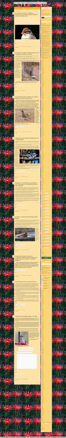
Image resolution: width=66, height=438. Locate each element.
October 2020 (42, 133)
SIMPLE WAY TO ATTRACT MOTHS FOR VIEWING (45, 270)
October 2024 (42, 314)
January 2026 (42, 68)
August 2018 (42, 390)
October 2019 (42, 145)
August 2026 (42, 61)
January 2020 (42, 142)
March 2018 (42, 395)
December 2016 (42, 180)
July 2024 (42, 317)
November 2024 (42, 313)
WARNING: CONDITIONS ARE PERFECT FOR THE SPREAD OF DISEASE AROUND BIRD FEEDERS (26, 184)
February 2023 (42, 104)
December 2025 (42, 69)
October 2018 (42, 388)
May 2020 (42, 138)
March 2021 (42, 128)
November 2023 (42, 95)
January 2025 (42, 311)
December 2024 (42, 312)
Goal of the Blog (21, 7)
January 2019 (42, 385)
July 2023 (42, 99)
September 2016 (42, 183)
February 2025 (42, 310)
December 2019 (42, 143)
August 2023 (42, 98)
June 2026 (42, 63)
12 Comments (16, 177)
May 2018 (42, 393)
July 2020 (42, 136)
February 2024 (42, 92)
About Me (18, 7)
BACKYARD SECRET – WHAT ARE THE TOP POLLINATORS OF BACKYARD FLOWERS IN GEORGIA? (45, 53)
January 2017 (42, 179)
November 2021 (42, 350)
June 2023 (42, 100)
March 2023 (42, 103)
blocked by (47, 258)
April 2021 (42, 127)
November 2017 (42, 169)
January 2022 (42, 348)
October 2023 (42, 96)
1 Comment (16, 91)
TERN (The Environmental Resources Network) (28, 7)
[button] (27, 32)
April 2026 (42, 65)
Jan (13, 13)
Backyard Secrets (29, 46)
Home (15, 7)
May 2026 (42, 64)
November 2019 (42, 144)
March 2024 (42, 91)
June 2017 (42, 174)
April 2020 (42, 139)
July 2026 (42, 62)
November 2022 (42, 107)
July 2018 (42, 391)
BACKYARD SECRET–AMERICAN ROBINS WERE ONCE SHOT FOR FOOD (26, 97)
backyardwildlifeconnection (30, 3)
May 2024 (42, 319)
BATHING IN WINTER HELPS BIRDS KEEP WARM (26, 217)
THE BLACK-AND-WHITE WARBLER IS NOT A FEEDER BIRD (27, 138)
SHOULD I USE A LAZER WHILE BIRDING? (45, 33)
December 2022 (42, 106)
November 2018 (42, 387)
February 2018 (42, 166)
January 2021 (42, 130)
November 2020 (42, 132)
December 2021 (42, 349)
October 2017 (42, 170)
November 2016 (42, 181)
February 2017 (42, 178)
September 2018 (42, 389)
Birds (23, 46)
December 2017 (42, 168)
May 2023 (42, 101)
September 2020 (42, 134)
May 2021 (42, 356)
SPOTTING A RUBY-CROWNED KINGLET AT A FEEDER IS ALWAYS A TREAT (27, 53)
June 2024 (42, 318)
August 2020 (42, 135)
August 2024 (42, 316)
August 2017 (42, 172)
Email (16, 350)
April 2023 (42, 102)
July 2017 (42, 173)
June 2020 (42, 137)
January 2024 (42, 93)
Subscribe (43, 17)
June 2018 (42, 392)
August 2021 (42, 353)
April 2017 (42, 176)
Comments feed (42, 428)
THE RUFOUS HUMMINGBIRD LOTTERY (26, 316)
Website (16, 352)
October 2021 (42, 351)
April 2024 (42, 90)
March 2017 (42, 177)
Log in (41, 426)
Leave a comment (16, 47)
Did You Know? (25, 46)
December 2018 (42, 386)
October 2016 (42, 182)
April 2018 (42, 394)
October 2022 (42, 108)
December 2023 (42, 94)
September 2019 (42, 146)
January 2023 (42, 105)
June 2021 (42, 355)
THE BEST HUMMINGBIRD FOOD (44, 30)
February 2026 (42, 67)
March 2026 (42, 66)
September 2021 (42, 352)
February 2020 (42, 141)
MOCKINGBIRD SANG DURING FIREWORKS (45, 46)
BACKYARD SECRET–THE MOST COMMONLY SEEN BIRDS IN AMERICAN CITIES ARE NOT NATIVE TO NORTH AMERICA (26, 258)
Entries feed (42, 427)
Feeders (24, 90)
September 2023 (42, 97)
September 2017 (42, 171)
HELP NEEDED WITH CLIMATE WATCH (26, 282)
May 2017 (42, 175)
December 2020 (42, 131)
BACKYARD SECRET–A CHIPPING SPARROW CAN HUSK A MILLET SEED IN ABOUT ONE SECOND (26, 14)
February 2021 (42, 129)
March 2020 (42, 140)
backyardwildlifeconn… (45, 285)
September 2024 (42, 315)
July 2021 (42, 354)
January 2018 (42, 167)
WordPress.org (42, 429)
